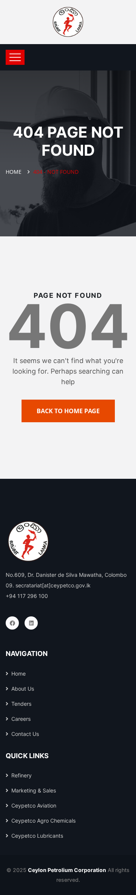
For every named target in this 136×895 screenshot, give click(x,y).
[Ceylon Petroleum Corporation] (68, 21)
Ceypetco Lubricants (37, 835)
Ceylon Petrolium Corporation (67, 870)
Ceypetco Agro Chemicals (43, 820)
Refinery (21, 775)
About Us (22, 688)
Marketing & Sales (33, 790)
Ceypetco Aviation (33, 805)
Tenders (21, 703)
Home (15, 171)
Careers (21, 719)
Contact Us (25, 734)
